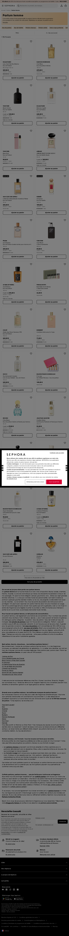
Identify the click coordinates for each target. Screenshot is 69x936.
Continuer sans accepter (57, 452)
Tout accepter (54, 482)
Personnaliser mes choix (35, 482)
